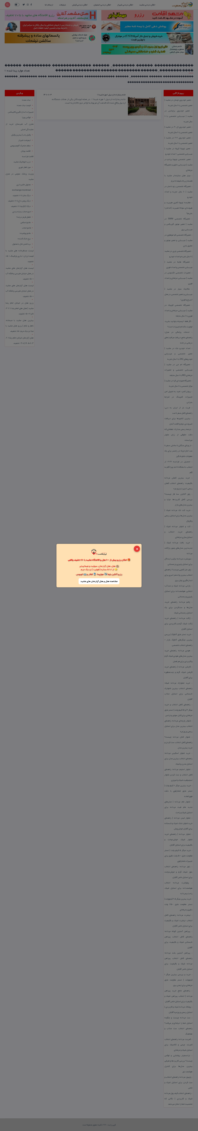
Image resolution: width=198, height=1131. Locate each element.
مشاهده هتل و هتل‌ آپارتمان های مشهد (99, 581)
